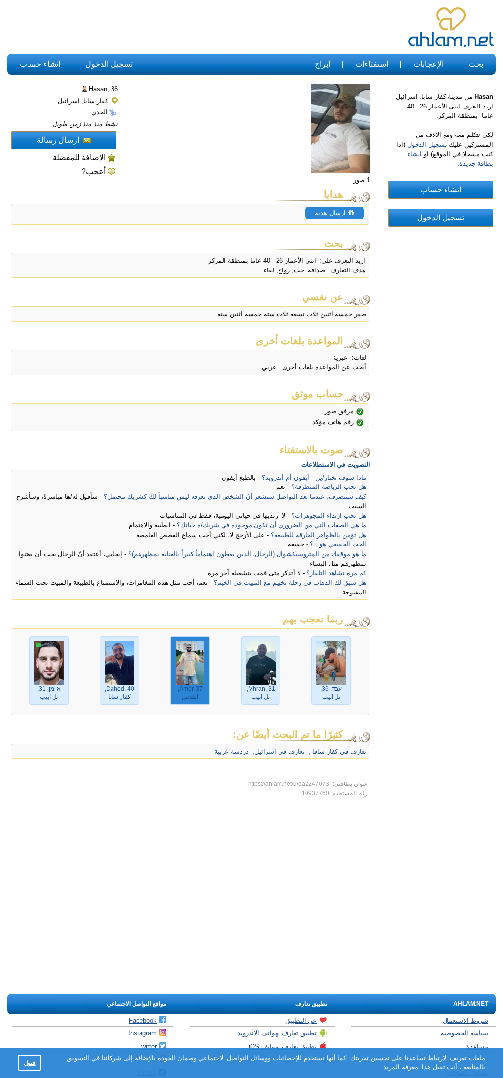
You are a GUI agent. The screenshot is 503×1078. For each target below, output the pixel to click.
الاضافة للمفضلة (79, 157)
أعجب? (94, 171)
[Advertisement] (186, 27)
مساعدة (477, 1046)
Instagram (142, 1033)
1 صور (361, 180)
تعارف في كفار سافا (338, 751)
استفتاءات (371, 64)
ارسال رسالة (58, 140)
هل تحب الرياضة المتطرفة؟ (328, 486)
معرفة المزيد (399, 1067)
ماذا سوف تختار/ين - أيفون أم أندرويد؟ (314, 477)
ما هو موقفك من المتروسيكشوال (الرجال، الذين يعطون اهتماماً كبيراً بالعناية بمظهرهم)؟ (247, 554)
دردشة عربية (231, 751)
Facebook (143, 1020)
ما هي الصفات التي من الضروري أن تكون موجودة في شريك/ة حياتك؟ (271, 525)
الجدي (99, 112)
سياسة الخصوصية (464, 1033)
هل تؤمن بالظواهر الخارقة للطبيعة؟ (318, 535)
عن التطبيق (301, 1020)
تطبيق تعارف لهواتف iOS (283, 1046)
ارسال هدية (331, 212)
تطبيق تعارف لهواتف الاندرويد (277, 1033)
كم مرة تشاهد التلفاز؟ (336, 573)
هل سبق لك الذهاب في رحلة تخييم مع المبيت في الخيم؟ (290, 582)
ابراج (322, 64)
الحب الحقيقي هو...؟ (338, 544)
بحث (476, 64)
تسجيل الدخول (109, 64)
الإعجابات (428, 64)
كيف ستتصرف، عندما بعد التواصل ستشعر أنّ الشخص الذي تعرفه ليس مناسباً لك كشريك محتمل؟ (235, 496)
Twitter (147, 1046)
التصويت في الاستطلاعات (335, 464)
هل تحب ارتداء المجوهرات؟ (328, 515)
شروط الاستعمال (465, 1020)
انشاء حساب (40, 64)
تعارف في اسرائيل (279, 751)
